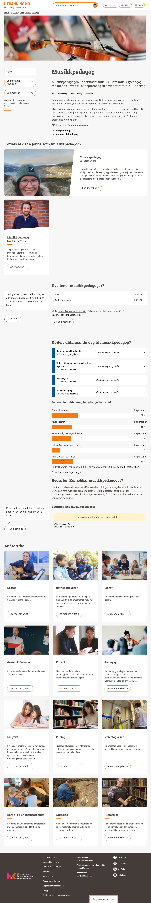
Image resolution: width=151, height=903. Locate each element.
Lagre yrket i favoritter (13, 82)
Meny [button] (140, 5)
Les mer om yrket (19, 614)
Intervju (80, 94)
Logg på (46, 890)
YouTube (121, 869)
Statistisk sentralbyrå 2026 (72, 311)
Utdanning (62, 94)
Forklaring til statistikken (126, 467)
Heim (6, 12)
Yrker (22, 12)
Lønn (72, 94)
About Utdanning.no (51, 862)
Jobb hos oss (48, 871)
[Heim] (27, 3)
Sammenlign (13, 92)
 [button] (75, 853)
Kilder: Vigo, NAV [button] (63, 524)
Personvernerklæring (51, 881)
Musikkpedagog (32, 12)
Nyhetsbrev (122, 875)
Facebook (122, 857)
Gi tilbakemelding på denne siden (56, 895)
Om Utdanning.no (50, 857)
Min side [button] (124, 5)
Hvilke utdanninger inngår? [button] (69, 472)
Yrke (53, 94)
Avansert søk (110, 5)
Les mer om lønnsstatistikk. (66, 314)
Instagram (122, 863)
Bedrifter (89, 94)
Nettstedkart (48, 876)
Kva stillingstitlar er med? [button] (66, 527)
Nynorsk (14, 12)
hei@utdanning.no (84, 875)
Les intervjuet (89, 188)
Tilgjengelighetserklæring (53, 886)
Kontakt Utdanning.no (52, 867)
